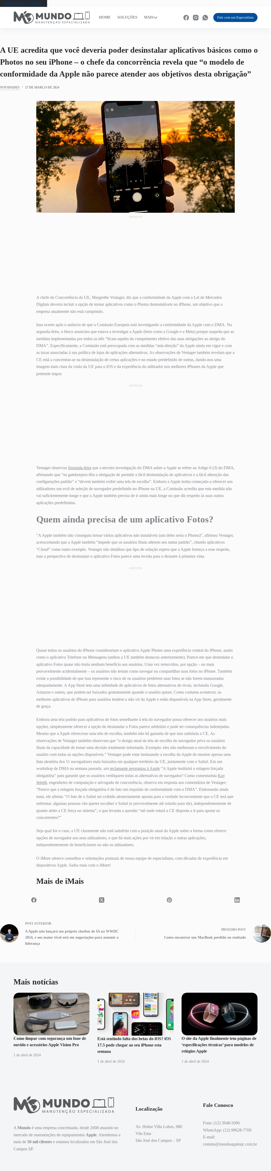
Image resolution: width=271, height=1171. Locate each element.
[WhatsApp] (205, 17)
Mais (148, 17)
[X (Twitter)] (102, 900)
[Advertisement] (135, 252)
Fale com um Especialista (235, 17)
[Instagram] (195, 17)
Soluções (127, 17)
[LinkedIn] (237, 900)
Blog (164, 20)
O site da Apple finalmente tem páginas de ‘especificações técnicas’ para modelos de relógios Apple (219, 1044)
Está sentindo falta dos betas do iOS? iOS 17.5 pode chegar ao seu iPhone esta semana (134, 1045)
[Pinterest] (169, 900)
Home (105, 17)
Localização (168, 15)
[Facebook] (186, 17)
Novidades (10, 87)
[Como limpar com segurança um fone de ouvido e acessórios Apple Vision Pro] (51, 1014)
